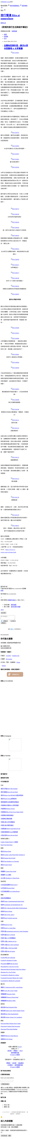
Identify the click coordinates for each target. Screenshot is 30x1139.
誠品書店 (21, 1063)
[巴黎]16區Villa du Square (8, 951)
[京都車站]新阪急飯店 (7, 815)
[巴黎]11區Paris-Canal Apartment (10, 944)
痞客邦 (10, 600)
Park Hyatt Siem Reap (6, 845)
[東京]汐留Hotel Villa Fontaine (9, 788)
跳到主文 (3, 23)
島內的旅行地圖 (15, 606)
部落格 (6, 36)
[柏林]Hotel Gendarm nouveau (9, 918)
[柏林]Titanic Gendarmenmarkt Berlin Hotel (12, 901)
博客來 (16, 1050)
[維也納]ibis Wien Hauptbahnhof (9, 1014)
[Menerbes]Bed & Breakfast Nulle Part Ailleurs (13, 969)
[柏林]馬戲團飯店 (6, 898)
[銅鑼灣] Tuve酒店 (6, 874)
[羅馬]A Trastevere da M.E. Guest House (12, 987)
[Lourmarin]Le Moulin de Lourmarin (10, 980)
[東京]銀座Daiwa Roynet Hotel (9, 792)
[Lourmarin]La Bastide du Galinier (10, 975)
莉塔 (2, 590)
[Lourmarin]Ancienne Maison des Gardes (12, 978)
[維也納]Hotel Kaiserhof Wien (9, 1007)
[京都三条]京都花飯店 (7, 825)
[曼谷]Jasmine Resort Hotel (8, 858)
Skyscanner (9, 659)
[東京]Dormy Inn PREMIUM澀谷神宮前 (12, 795)
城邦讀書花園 (15, 1052)
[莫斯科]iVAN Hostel (6, 1039)
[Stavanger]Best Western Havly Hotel (10, 1023)
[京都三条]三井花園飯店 (8, 822)
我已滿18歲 (4, 1135)
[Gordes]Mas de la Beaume (8, 957)
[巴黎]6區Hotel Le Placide (8, 934)
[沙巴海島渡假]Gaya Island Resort (10, 891)
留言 (13, 600)
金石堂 (10, 1050)
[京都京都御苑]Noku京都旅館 (9, 832)
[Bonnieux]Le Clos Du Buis (8, 972)
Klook (18, 662)
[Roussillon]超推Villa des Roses (9, 963)
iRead (21, 1050)
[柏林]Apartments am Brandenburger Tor (12, 904)
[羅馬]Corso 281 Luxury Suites (9, 990)
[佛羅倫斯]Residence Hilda (8, 1000)
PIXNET (8, 1112)
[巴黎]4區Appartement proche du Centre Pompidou (14, 931)
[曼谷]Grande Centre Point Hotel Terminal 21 (13, 854)
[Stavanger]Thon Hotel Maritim (9, 1029)
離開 (9, 1135)
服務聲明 (18, 1113)
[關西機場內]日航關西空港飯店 (10, 802)
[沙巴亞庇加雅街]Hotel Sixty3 (9, 884)
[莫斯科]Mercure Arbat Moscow (9, 1035)
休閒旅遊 (14, 31)
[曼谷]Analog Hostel (6, 864)
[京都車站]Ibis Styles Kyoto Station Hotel (12, 812)
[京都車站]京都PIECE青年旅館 (10, 805)
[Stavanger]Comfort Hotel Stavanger (10, 1026)
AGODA (8, 655)
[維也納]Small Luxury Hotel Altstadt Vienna (12, 1010)
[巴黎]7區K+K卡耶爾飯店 (8, 938)
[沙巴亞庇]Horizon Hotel (7, 888)
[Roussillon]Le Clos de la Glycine (10, 966)
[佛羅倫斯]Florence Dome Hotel (9, 997)
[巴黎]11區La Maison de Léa (8, 941)
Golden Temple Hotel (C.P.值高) (9, 842)
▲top (2, 609)
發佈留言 (3, 623)
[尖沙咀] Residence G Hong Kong (10, 878)
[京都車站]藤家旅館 (6, 818)
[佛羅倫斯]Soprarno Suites (8, 994)
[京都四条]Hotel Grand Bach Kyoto (10, 828)
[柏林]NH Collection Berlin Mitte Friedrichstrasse (14, 908)
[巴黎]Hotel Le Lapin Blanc (8, 928)
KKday (4, 665)
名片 (5, 38)
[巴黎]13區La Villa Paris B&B (9, 948)
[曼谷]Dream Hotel (6, 851)
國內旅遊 (13, 604)
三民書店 (10, 1065)
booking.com (15, 655)
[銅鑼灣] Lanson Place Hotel (8, 871)
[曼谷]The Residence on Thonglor (10, 861)
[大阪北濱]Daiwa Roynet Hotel (9, 835)
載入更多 (3, 613)
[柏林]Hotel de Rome (6, 911)
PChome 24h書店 (15, 1054)
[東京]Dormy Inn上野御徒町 (9, 798)
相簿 (5, 34)
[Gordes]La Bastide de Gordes (9, 960)
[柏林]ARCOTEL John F (7, 914)
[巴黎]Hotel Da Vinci (6, 924)
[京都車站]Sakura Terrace (8, 808)
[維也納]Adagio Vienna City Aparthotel (11, 1017)
